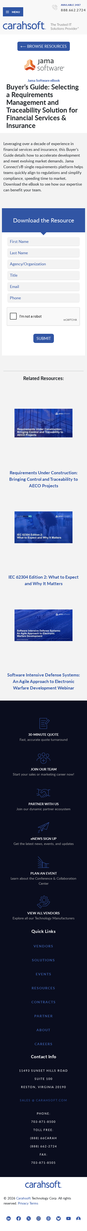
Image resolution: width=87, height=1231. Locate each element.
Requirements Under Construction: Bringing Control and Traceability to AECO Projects (43, 478)
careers (44, 1044)
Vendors (43, 946)
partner (43, 1016)
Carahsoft (23, 1198)
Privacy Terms (28, 1203)
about (43, 1030)
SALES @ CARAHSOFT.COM (43, 1100)
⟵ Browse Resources (44, 46)
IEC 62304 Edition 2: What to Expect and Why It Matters (43, 580)
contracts (43, 1002)
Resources (43, 988)
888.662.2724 (73, 10)
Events (43, 974)
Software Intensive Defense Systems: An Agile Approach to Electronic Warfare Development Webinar (43, 681)
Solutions (43, 960)
